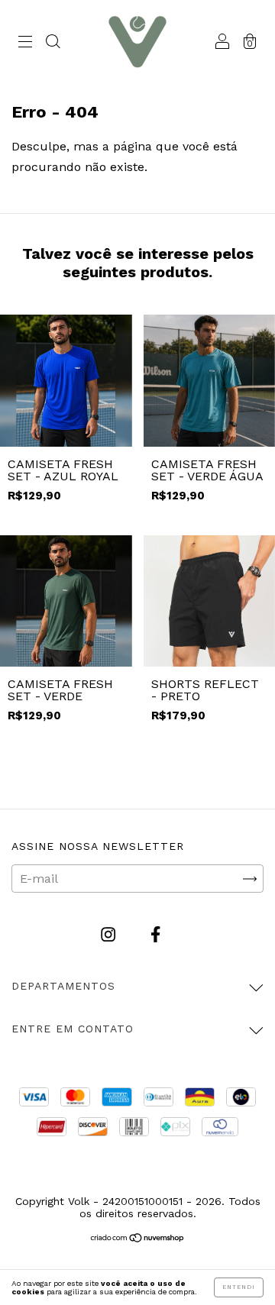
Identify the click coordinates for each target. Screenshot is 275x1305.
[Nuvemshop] (138, 1239)
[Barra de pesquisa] (52, 43)
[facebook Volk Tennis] (155, 935)
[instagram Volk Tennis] (110, 935)
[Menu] (25, 43)
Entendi (238, 1287)
